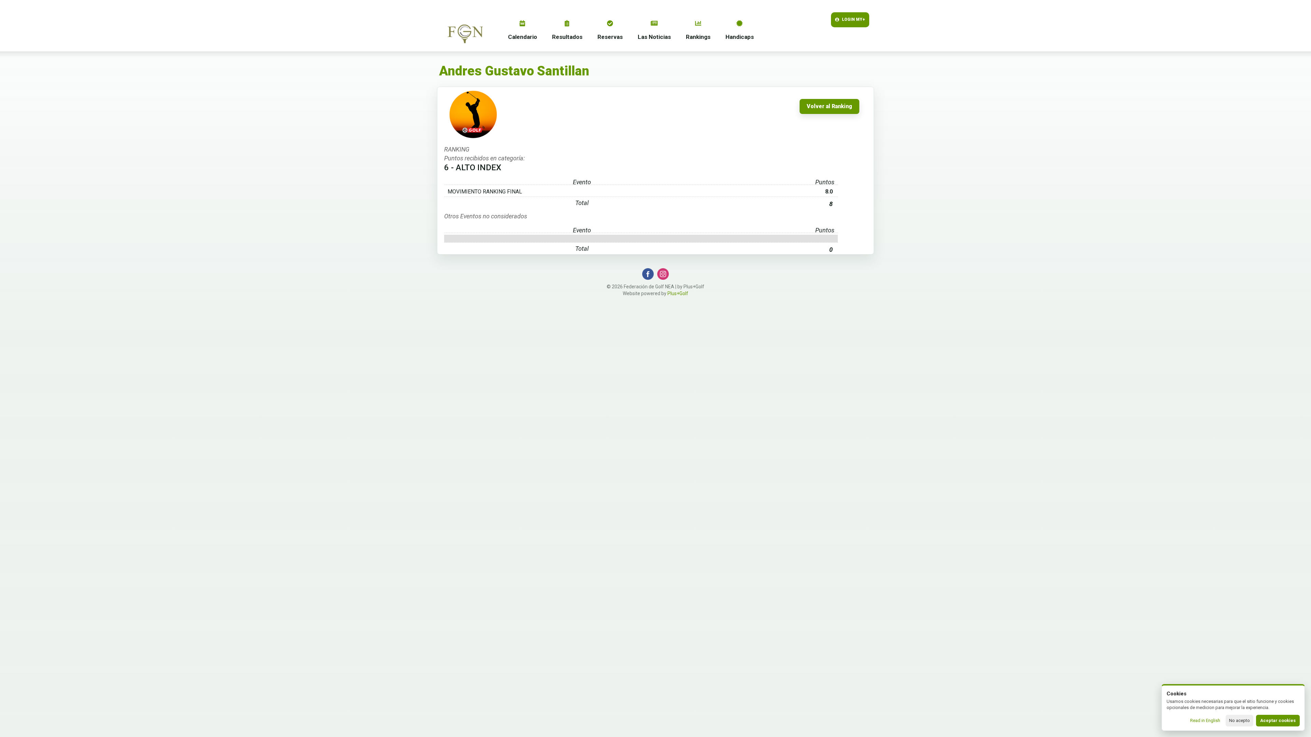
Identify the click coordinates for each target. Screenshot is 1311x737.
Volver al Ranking (829, 106)
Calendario (522, 36)
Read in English (1205, 720)
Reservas (610, 36)
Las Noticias (654, 36)
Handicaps (739, 36)
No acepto (1239, 720)
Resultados (567, 36)
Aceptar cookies (1278, 720)
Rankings (698, 36)
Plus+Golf (677, 293)
